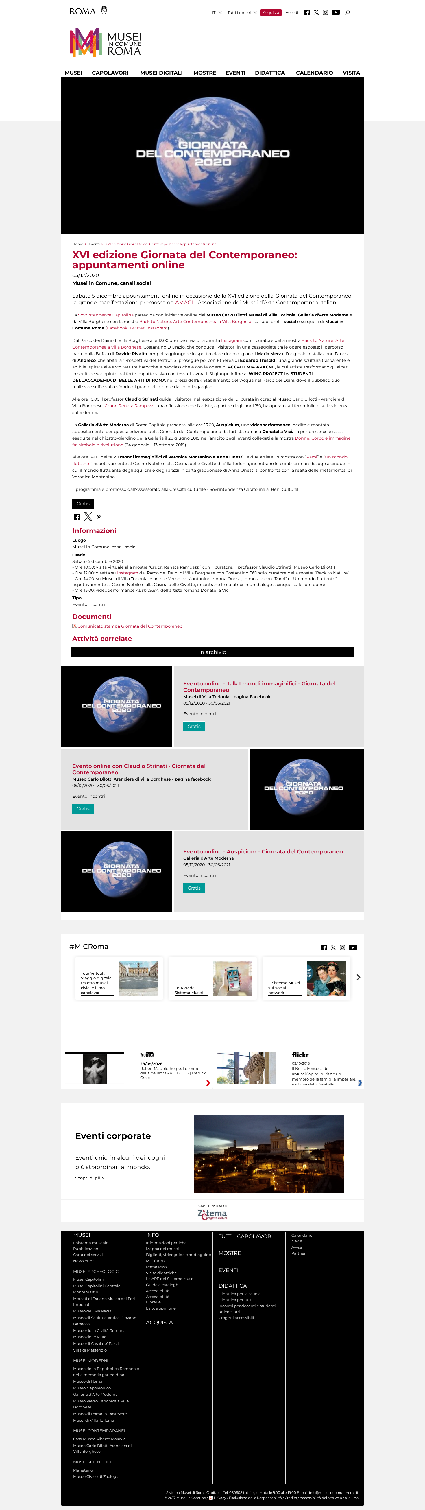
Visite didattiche (161, 1273)
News (296, 1241)
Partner (298, 1253)
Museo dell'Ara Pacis (92, 1311)
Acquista (271, 12)
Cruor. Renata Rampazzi (129, 405)
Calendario (314, 73)
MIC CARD (155, 1260)
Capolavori (110, 73)
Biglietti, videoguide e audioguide (178, 1254)
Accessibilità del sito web (321, 1498)
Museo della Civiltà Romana (99, 1330)
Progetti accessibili (236, 1317)
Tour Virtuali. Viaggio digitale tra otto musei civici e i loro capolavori (96, 983)
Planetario (83, 1470)
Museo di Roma (87, 1381)
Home (77, 244)
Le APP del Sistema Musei (189, 990)
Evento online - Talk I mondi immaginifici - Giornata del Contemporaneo (259, 686)
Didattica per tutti (235, 1299)
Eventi (235, 73)
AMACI (184, 302)
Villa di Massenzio (90, 1350)
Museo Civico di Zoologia (96, 1476)
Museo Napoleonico (92, 1388)
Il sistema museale (90, 1242)
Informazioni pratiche (166, 1242)
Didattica (270, 73)
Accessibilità (157, 1290)
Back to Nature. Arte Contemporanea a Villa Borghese (195, 321)
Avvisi (296, 1247)
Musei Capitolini (88, 1279)
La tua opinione (161, 1308)
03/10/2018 (324, 1076)
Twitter (137, 328)
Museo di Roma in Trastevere (100, 1413)
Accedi (292, 12)
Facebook (117, 328)
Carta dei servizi (88, 1254)
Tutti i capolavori (246, 1236)
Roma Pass (156, 1266)
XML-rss (352, 1498)
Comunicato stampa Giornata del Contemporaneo (129, 626)
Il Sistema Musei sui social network (284, 987)
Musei (73, 73)
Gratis (83, 503)
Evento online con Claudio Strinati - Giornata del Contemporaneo (139, 769)
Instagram (157, 328)
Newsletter (83, 1260)
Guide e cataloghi (163, 1284)
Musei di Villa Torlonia (93, 1420)
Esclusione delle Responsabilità (255, 1498)
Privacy (220, 1498)
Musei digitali (161, 73)
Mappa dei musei (162, 1248)
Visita (351, 73)
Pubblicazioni (86, 1248)
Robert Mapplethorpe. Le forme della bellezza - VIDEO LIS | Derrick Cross (173, 1073)
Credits (291, 1498)
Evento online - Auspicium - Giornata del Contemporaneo (263, 851)
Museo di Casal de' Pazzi (96, 1343)
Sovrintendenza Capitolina (106, 315)
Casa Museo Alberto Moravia (99, 1439)
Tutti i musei (239, 12)
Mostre (204, 73)
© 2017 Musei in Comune (185, 1498)
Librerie (153, 1302)
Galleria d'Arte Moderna (95, 1394)
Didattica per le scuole (240, 1293)
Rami (311, 457)
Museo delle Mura (89, 1336)
